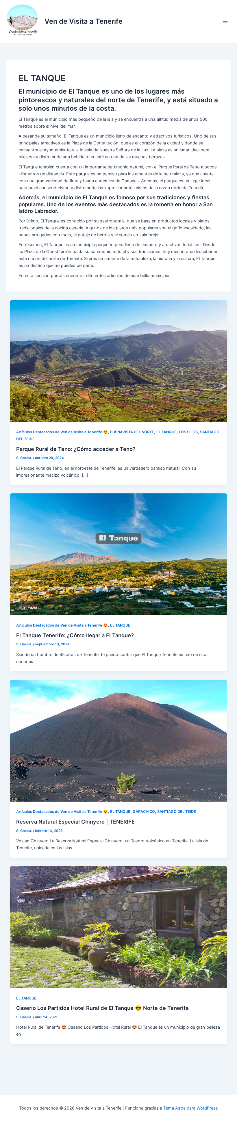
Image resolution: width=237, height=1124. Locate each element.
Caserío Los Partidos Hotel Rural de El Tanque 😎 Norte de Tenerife (102, 1008)
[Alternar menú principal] (225, 21)
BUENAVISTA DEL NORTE (132, 432)
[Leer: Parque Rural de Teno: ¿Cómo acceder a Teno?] (118, 360)
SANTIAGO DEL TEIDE (176, 811)
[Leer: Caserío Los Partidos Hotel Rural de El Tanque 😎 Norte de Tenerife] (118, 926)
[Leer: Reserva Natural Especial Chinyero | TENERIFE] (118, 740)
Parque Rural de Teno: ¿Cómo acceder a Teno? (76, 449)
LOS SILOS (188, 432)
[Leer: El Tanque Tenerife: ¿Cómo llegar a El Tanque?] (118, 554)
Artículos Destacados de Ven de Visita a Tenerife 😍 (62, 432)
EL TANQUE (166, 432)
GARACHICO (144, 811)
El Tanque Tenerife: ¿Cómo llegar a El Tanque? (75, 635)
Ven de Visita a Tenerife (84, 21)
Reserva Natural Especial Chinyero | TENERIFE (75, 821)
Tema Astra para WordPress (190, 1108)
